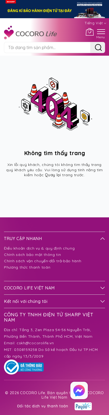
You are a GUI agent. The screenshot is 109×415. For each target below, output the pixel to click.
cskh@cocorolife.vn (35, 343)
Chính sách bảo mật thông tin (32, 254)
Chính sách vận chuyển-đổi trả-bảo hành (42, 261)
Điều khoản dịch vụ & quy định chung (39, 248)
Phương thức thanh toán (27, 267)
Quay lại (53, 175)
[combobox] (47, 47)
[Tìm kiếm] (97, 47)
